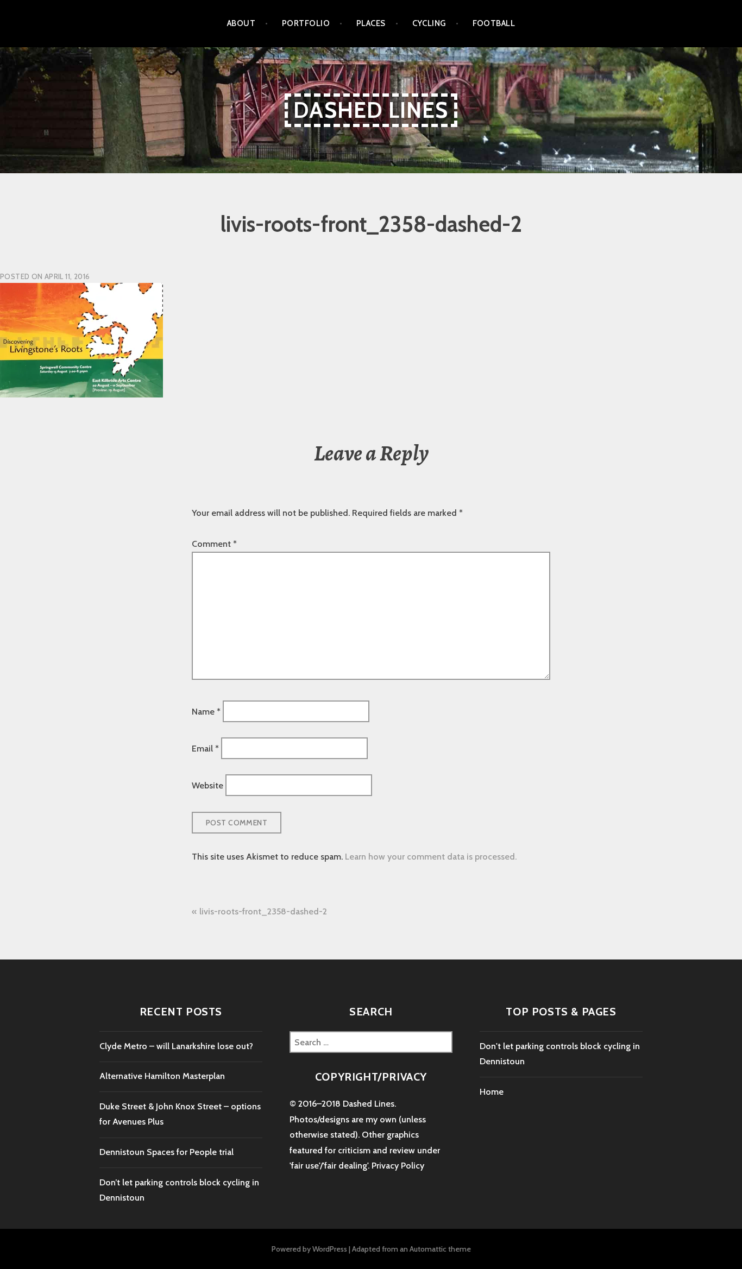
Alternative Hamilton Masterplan (162, 1076)
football (494, 23)
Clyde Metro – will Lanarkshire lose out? (176, 1046)
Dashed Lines (370, 110)
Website (207, 785)
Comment (214, 544)
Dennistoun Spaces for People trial (166, 1152)
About (241, 23)
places (371, 23)
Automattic (428, 1249)
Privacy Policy (398, 1165)
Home (492, 1092)
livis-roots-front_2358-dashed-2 (263, 911)
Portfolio (306, 23)
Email (205, 748)
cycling (429, 23)
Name (206, 711)
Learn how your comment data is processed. (431, 856)
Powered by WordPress (309, 1249)
